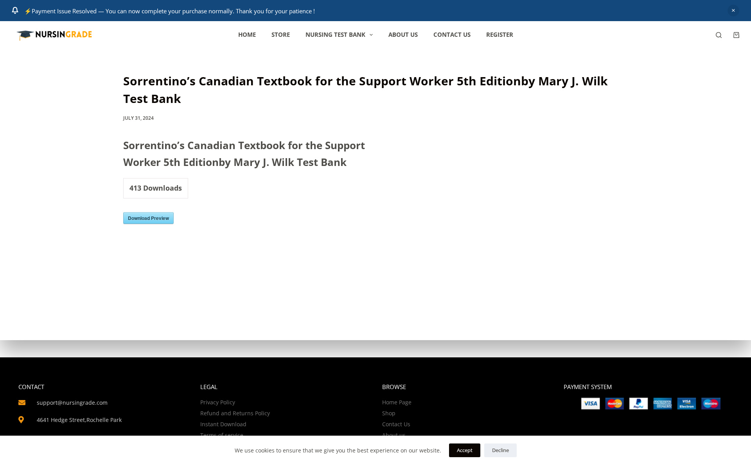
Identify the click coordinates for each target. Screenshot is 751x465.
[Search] (719, 35)
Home (247, 34)
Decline (500, 450)
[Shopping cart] (736, 35)
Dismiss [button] (733, 10)
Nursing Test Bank (335, 34)
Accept (465, 450)
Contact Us (452, 34)
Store (280, 34)
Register (499, 34)
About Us (403, 34)
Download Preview (148, 218)
